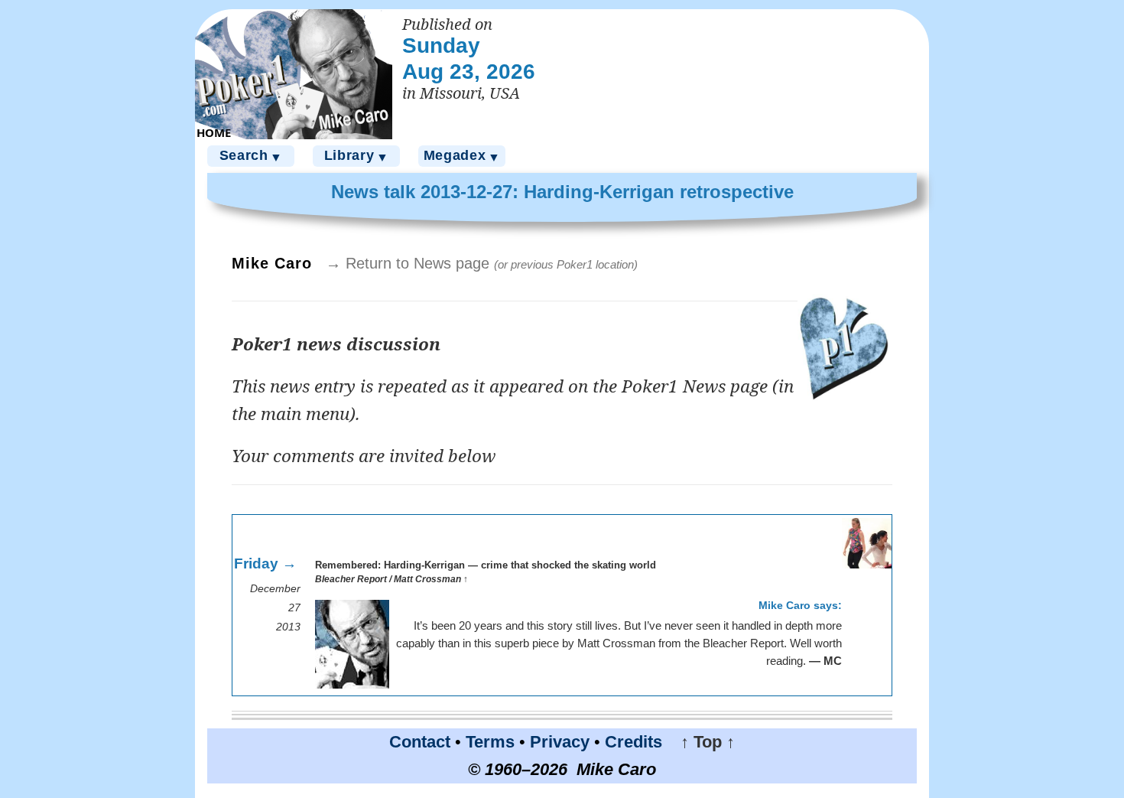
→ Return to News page (482, 263)
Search (251, 156)
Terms (490, 741)
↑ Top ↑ (701, 741)
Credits (633, 741)
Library (356, 156)
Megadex (462, 156)
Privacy (560, 741)
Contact (419, 741)
